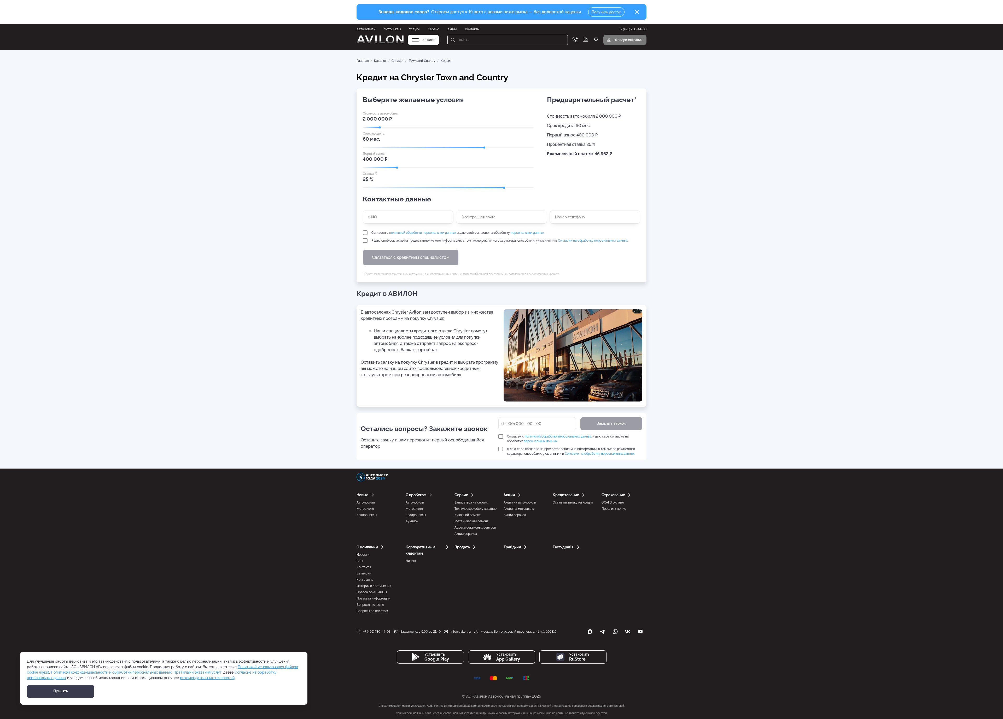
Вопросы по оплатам (372, 611)
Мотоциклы (392, 29)
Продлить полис (614, 509)
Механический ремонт (471, 521)
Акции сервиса (465, 534)
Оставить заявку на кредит (573, 502)
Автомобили (366, 29)
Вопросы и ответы (370, 605)
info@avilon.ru (461, 631)
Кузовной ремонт (467, 515)
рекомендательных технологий (207, 678)
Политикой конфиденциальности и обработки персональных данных (111, 672)
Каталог (380, 61)
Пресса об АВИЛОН (372, 592)
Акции (452, 29)
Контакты (472, 29)
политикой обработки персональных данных (422, 233)
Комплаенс (365, 580)
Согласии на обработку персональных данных (593, 240)
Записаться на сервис (471, 502)
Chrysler (398, 61)
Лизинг (411, 561)
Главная (363, 61)
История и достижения (374, 586)
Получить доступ (606, 12)
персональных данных (527, 233)
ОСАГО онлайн (613, 502)
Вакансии (364, 573)
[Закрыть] (636, 12)
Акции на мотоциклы (519, 509)
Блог (360, 561)
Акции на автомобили (520, 502)
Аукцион (412, 521)
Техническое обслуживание (475, 509)
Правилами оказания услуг (197, 672)
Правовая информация (373, 598)
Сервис (433, 29)
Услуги (414, 29)
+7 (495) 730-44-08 (376, 631)
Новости (363, 554)
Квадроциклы (367, 515)
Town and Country (422, 61)
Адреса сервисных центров (475, 527)
